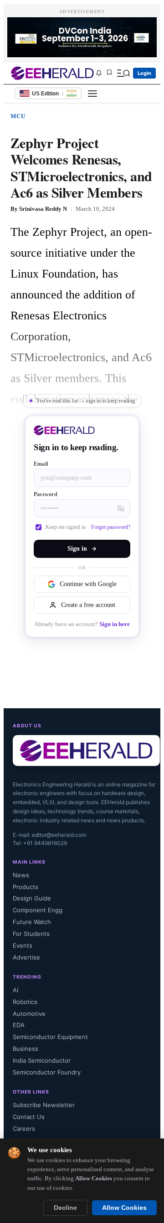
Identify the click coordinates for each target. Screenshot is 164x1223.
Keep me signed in (66, 527)
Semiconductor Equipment (50, 1036)
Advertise (26, 957)
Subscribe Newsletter (44, 1105)
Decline (65, 1207)
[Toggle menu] (92, 93)
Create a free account (88, 605)
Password (45, 494)
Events (22, 945)
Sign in (77, 548)
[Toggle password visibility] (120, 508)
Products (25, 886)
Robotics (25, 1001)
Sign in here (114, 624)
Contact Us (29, 1116)
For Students (31, 933)
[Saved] (109, 73)
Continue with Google (88, 584)
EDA (19, 1025)
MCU (18, 116)
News (21, 875)
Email (41, 464)
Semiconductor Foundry (47, 1072)
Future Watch (32, 921)
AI (15, 990)
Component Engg (37, 910)
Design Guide (32, 898)
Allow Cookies (124, 1207)
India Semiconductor (42, 1060)
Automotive (29, 1013)
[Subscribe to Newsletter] (99, 73)
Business (25, 1048)
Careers (24, 1128)
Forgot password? (110, 527)
